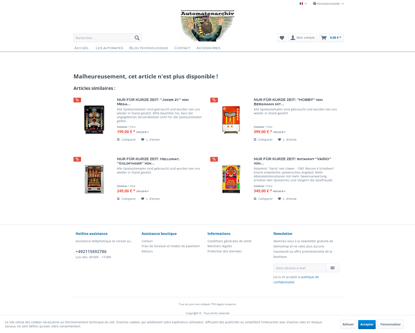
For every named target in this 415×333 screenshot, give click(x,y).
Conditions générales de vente (230, 241)
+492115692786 (91, 251)
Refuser (348, 324)
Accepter (367, 324)
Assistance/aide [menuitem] (328, 4)
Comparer (128, 139)
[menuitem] (107, 37)
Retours (147, 251)
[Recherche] (137, 37)
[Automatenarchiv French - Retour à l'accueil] (207, 26)
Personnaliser (390, 324)
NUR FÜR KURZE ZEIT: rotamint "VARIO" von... (292, 161)
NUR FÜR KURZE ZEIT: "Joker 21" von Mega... (153, 102)
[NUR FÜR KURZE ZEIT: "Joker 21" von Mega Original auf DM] (94, 120)
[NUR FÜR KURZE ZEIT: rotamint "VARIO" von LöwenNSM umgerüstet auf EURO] (231, 179)
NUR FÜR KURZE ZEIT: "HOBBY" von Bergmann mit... (288, 102)
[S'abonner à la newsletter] (332, 268)
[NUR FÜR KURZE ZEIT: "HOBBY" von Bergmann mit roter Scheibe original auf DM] (231, 120)
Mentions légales (220, 246)
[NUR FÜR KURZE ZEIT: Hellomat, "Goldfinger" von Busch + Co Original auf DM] (94, 179)
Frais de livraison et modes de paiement (171, 246)
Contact (147, 241)
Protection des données (225, 251)
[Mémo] (282, 37)
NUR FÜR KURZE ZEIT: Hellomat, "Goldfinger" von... (148, 161)
